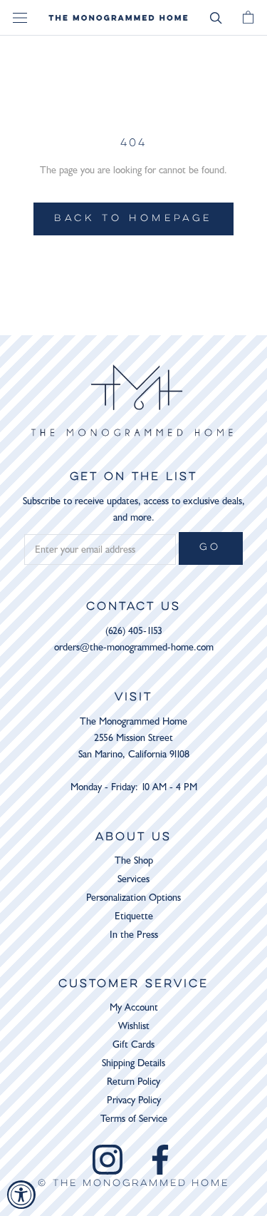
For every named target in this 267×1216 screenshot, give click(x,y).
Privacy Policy (134, 1100)
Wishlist (134, 1026)
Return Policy (133, 1082)
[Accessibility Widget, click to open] (21, 1194)
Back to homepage (133, 219)
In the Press (134, 935)
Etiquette (134, 916)
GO (210, 548)
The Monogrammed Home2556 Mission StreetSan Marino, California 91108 (133, 737)
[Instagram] (107, 1160)
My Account (134, 1007)
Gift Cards (133, 1044)
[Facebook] (160, 1160)
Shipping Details (133, 1063)
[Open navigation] (20, 18)
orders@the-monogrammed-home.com (134, 647)
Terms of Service (133, 1119)
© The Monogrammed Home (133, 1184)
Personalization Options (133, 897)
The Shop (134, 860)
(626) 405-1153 (133, 631)
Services (133, 879)
